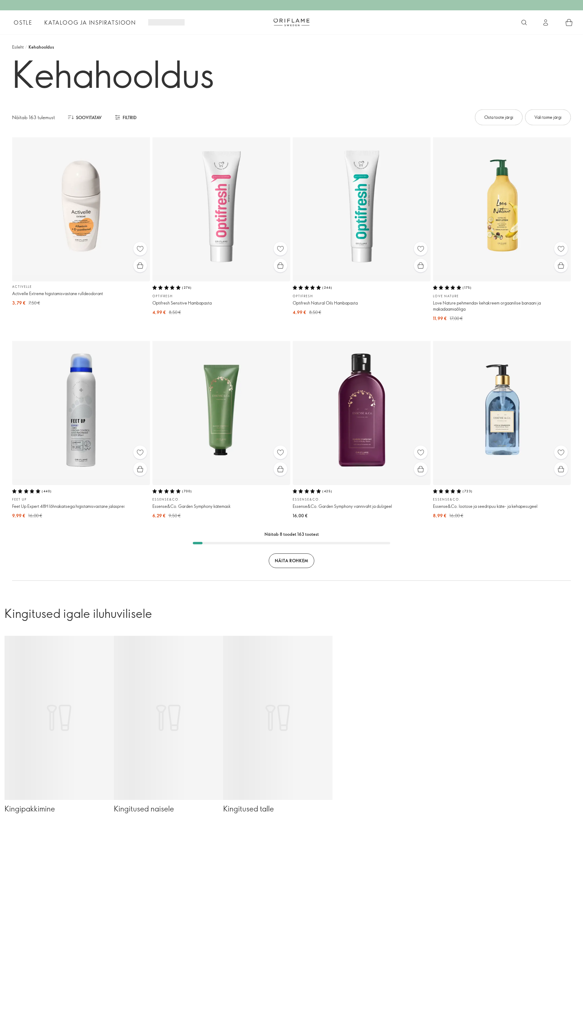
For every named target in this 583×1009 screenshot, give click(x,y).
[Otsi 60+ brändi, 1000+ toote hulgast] (524, 22)
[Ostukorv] (569, 22)
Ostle (23, 22)
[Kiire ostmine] (140, 265)
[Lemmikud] (140, 249)
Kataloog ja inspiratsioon (90, 22)
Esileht (18, 47)
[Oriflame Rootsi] (291, 22)
